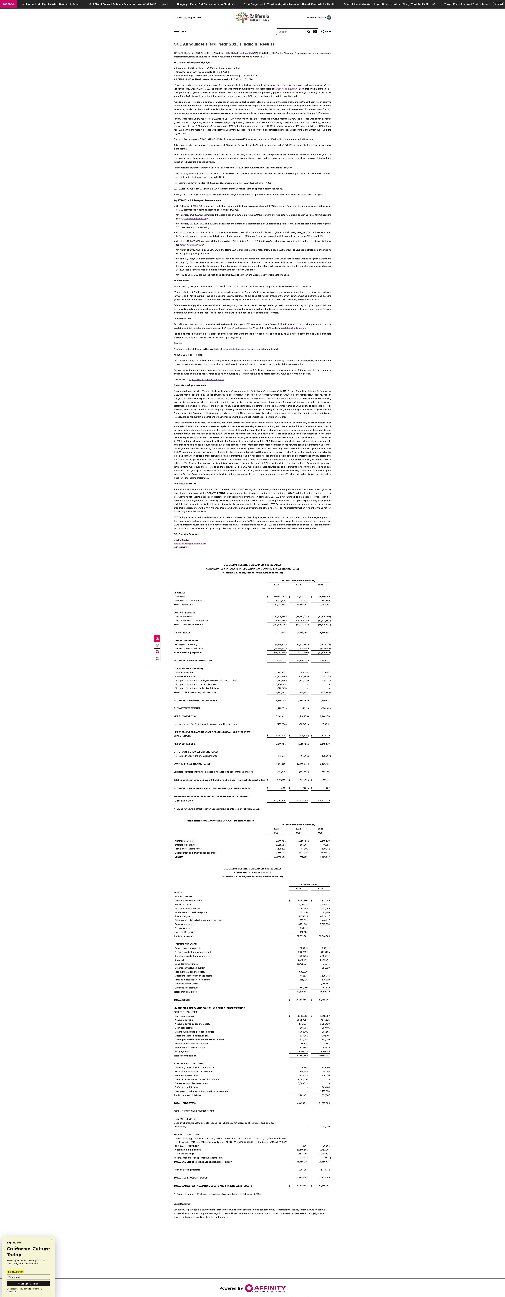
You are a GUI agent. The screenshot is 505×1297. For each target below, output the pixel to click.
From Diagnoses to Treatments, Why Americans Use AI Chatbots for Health (289, 4)
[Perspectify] (157, 645)
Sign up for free (28, 1283)
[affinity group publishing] (157, 652)
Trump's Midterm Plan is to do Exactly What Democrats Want (42, 4)
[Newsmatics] (157, 658)
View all (498, 4)
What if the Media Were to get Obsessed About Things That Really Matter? (389, 4)
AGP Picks (8, 4)
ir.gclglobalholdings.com (293, 328)
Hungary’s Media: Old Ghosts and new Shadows (205, 4)
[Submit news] (157, 638)
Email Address (15, 1271)
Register (178, 343)
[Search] (308, 32)
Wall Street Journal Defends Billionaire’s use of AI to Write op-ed (128, 4)
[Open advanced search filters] (315, 32)
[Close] (51, 1240)
